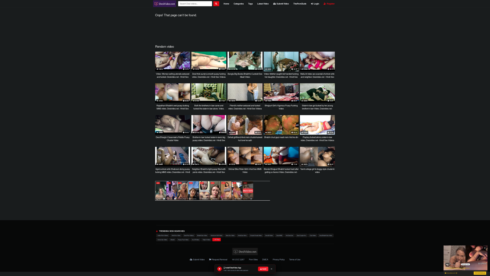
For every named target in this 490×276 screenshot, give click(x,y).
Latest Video (263, 3)
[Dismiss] (271, 269)
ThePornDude (299, 3)
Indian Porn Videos (163, 235)
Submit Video (282, 3)
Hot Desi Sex (289, 235)
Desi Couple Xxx (301, 235)
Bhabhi (172, 240)
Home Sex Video (162, 240)
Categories (239, 3)
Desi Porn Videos (189, 235)
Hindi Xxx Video (176, 235)
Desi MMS (279, 235)
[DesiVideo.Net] (164, 3)
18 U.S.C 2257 (238, 259)
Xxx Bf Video (195, 240)
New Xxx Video (230, 235)
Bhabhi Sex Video (202, 235)
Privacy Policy (279, 259)
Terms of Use (294, 259)
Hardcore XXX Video (216, 235)
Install (264, 269)
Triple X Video (206, 240)
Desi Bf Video (269, 235)
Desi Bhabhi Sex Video (325, 235)
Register (331, 3)
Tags (250, 3)
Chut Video (313, 235)
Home (226, 3)
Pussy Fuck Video (183, 240)
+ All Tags (216, 239)
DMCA (265, 259)
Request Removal (219, 259)
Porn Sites (253, 259)
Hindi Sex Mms (242, 235)
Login (316, 3)
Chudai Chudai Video (256, 235)
